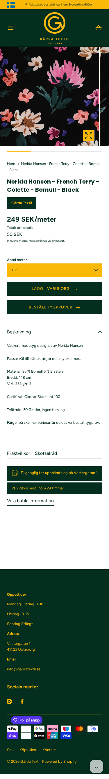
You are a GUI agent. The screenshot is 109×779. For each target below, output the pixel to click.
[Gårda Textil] (54, 28)
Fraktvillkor (18, 453)
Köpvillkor (27, 750)
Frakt (31, 241)
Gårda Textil (30, 761)
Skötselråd (46, 453)
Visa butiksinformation (30, 500)
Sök (10, 750)
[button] (10, 28)
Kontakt (49, 750)
